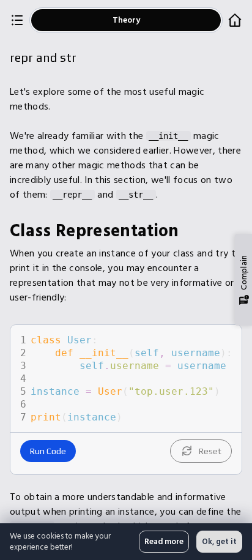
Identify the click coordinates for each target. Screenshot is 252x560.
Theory (126, 20)
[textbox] (135, 379)
